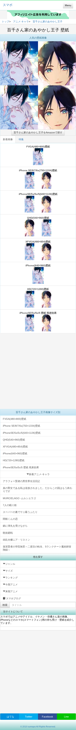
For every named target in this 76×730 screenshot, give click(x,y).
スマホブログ (13, 598)
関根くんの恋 (10, 518)
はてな (10, 716)
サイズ (9, 570)
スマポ (7, 5)
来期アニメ (11, 591)
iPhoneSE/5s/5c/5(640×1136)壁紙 (38, 194)
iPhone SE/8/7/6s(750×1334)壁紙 (38, 170)
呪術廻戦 (8, 532)
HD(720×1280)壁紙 (38, 289)
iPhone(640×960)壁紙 (38, 265)
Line (66, 716)
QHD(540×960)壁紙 (38, 217)
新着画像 (8, 139)
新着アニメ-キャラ (39, 474)
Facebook (47, 716)
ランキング (11, 577)
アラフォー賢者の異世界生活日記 (21, 481)
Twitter (28, 716)
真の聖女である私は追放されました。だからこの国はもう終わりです (37, 490)
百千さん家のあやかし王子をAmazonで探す (38, 132)
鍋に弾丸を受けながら (15, 525)
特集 (21, 139)
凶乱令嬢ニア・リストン (16, 539)
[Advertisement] (38, 371)
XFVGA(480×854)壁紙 (38, 241)
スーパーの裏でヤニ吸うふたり (20, 512)
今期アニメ (11, 584)
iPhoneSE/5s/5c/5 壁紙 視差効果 (38, 312)
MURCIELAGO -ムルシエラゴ (19, 498)
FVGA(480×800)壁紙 (38, 146)
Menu (68, 5)
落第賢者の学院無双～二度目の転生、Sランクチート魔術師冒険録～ (37, 548)
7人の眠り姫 (10, 505)
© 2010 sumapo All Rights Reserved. (38, 726)
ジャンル (10, 563)
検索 (4, 605)
